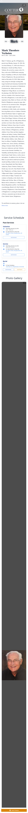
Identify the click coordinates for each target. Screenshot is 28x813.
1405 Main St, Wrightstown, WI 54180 (15, 266)
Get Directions (14, 237)
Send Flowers (19, 269)
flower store (5, 205)
